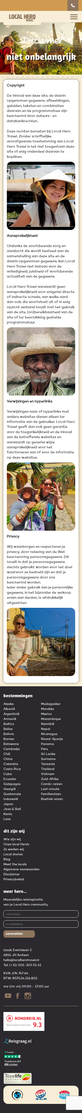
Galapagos (11, 784)
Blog (6, 859)
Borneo (8, 739)
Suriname (48, 759)
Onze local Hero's (16, 844)
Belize (8, 729)
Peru (44, 749)
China (8, 759)
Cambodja (11, 749)
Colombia (10, 764)
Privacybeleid (13, 879)
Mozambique (51, 719)
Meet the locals (15, 864)
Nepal (45, 729)
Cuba (7, 774)
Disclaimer (11, 874)
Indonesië (10, 799)
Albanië (9, 709)
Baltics (8, 724)
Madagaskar (50, 704)
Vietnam (47, 774)
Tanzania (48, 764)
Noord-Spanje (52, 739)
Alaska (8, 704)
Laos (7, 819)
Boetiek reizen (52, 799)
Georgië (9, 789)
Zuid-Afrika (50, 779)
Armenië (9, 719)
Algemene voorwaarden (21, 869)
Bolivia (8, 734)
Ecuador (9, 779)
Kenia (7, 814)
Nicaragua (49, 734)
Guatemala (12, 794)
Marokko (47, 709)
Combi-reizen (51, 784)
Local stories (13, 854)
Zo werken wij (13, 849)
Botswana (11, 744)
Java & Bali (12, 809)
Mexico (46, 714)
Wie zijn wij (12, 839)
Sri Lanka (48, 754)
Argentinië (11, 714)
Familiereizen (51, 794)
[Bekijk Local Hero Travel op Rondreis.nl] (23, 1030)
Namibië (47, 724)
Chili (6, 754)
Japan (8, 804)
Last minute (50, 789)
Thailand (47, 769)
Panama (47, 744)
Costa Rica (12, 769)
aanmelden (14, 933)
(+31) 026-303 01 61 (25, 965)
